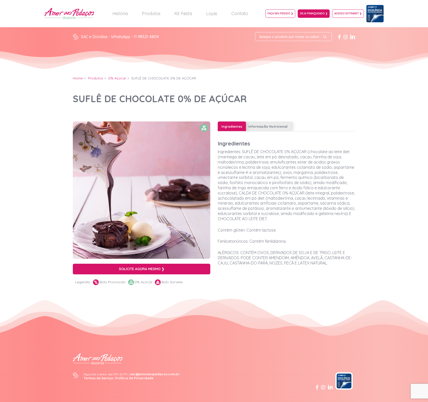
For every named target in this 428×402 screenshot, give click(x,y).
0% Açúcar (117, 78)
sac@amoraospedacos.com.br (155, 374)
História (120, 13)
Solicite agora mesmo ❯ (141, 269)
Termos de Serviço (98, 378)
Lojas (211, 13)
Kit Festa (183, 13)
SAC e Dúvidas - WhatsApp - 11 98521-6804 (120, 36)
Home (78, 78)
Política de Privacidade (134, 378)
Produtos (151, 13)
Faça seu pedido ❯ (280, 13)
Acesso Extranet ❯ (348, 13)
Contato (239, 13)
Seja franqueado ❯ (313, 13)
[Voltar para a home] (97, 359)
